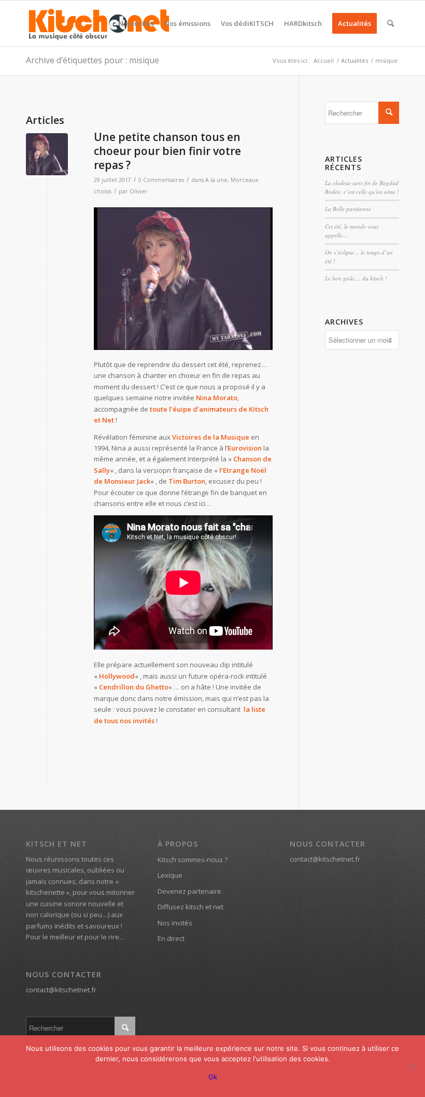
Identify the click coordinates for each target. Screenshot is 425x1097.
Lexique (170, 875)
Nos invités (175, 922)
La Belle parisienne (348, 209)
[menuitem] (136, 23)
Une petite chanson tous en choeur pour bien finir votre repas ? (167, 151)
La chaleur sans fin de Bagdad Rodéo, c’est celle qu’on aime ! (362, 187)
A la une (216, 180)
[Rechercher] (390, 23)
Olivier (139, 191)
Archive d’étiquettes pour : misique (92, 60)
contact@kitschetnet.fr (61, 989)
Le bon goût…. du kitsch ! (356, 278)
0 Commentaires (161, 180)
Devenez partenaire (189, 891)
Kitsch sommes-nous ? (193, 859)
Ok (212, 1077)
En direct (171, 938)
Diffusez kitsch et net (190, 906)
